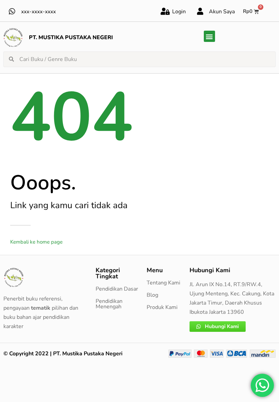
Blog (152, 295)
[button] (209, 36)
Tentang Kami (163, 283)
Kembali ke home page (36, 241)
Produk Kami (162, 307)
